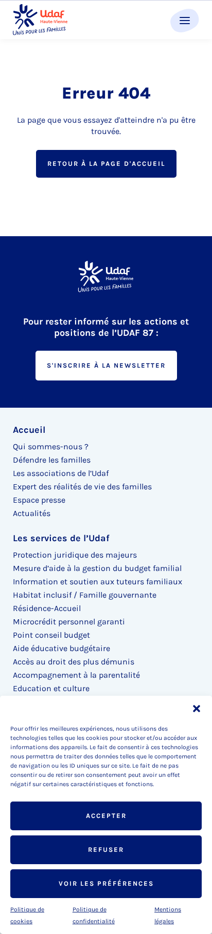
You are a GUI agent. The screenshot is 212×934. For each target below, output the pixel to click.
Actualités (31, 513)
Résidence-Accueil (47, 608)
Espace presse (39, 500)
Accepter (106, 815)
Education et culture (51, 688)
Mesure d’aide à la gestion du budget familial (97, 568)
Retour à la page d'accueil (106, 163)
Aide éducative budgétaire (61, 648)
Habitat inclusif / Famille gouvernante (84, 595)
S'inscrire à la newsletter (106, 365)
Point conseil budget (51, 635)
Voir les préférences (106, 883)
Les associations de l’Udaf (61, 473)
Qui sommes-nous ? (51, 446)
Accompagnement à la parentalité (76, 675)
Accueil (29, 429)
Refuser (106, 849)
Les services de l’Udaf (61, 538)
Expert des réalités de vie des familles (82, 486)
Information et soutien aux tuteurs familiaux (97, 581)
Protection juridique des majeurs (75, 555)
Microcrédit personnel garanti (69, 621)
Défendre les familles (52, 460)
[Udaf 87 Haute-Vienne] (40, 19)
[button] (196, 708)
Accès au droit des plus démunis (73, 661)
